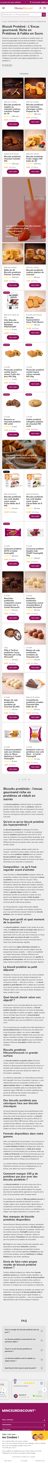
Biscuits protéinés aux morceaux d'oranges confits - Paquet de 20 (35, 108)
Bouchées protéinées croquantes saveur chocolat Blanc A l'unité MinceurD (34, 603)
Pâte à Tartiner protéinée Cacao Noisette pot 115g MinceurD (12, 653)
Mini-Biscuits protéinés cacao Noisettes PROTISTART (11, 323)
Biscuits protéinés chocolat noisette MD (12, 158)
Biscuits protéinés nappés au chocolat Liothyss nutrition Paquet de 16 (12, 109)
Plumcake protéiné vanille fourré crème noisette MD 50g (35, 373)
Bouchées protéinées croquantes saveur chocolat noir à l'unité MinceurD (12, 603)
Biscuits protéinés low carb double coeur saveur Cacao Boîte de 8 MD (34, 501)
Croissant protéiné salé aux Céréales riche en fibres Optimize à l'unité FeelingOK (12, 754)
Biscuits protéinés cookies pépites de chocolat (35, 272)
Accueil (4, 21)
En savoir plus (7, 65)
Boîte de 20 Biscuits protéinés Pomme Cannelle (12, 272)
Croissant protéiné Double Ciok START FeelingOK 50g (35, 552)
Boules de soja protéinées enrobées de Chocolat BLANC (12, 703)
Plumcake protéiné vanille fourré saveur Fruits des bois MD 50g (13, 373)
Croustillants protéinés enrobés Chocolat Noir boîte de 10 (34, 703)
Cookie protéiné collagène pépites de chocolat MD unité (34, 422)
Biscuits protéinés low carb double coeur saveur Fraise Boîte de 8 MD (12, 501)
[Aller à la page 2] (28, 779)
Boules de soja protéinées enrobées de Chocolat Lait (33, 653)
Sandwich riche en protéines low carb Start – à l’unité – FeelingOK (35, 753)
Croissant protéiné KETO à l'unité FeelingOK (12, 551)
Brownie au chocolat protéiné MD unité (12, 421)
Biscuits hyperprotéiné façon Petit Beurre (34, 319)
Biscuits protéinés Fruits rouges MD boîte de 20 (34, 158)
